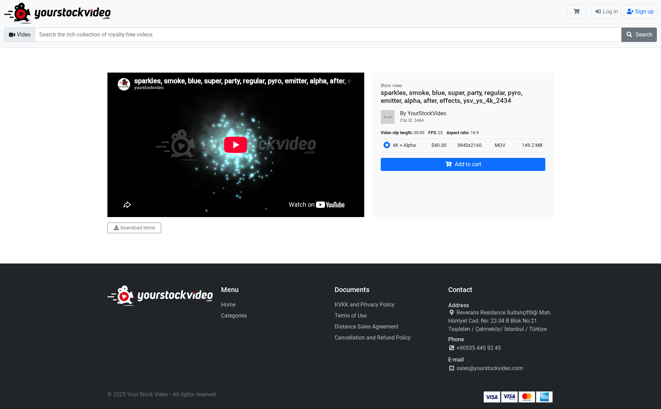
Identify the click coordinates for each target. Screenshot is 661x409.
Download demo (137, 227)
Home (228, 304)
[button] (576, 11)
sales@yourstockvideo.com (489, 368)
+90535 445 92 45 (478, 348)
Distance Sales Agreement (366, 326)
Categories (234, 315)
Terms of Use (351, 315)
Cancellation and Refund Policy (373, 337)
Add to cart (467, 164)
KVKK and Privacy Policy (365, 304)
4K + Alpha (404, 145)
